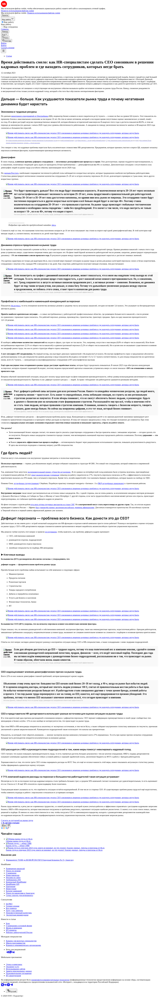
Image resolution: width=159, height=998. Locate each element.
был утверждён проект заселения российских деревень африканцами (65, 507)
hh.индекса (15, 306)
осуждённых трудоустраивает (26, 483)
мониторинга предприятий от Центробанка (29, 116)
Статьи (9, 56)
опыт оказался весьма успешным (45, 475)
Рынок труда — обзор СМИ (17, 846)
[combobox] (11, 991)
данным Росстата (11, 173)
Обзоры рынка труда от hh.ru (18, 841)
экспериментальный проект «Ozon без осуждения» (49, 472)
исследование (51, 532)
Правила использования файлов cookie (43, 13)
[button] (3, 43)
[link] (5, 37)
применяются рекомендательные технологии (50, 980)
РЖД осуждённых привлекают (111, 483)
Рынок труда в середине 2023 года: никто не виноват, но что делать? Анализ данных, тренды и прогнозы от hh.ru (54, 850)
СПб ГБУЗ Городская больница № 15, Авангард (53, 860)
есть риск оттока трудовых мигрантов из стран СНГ (52, 504)
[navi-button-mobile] (3, 51)
